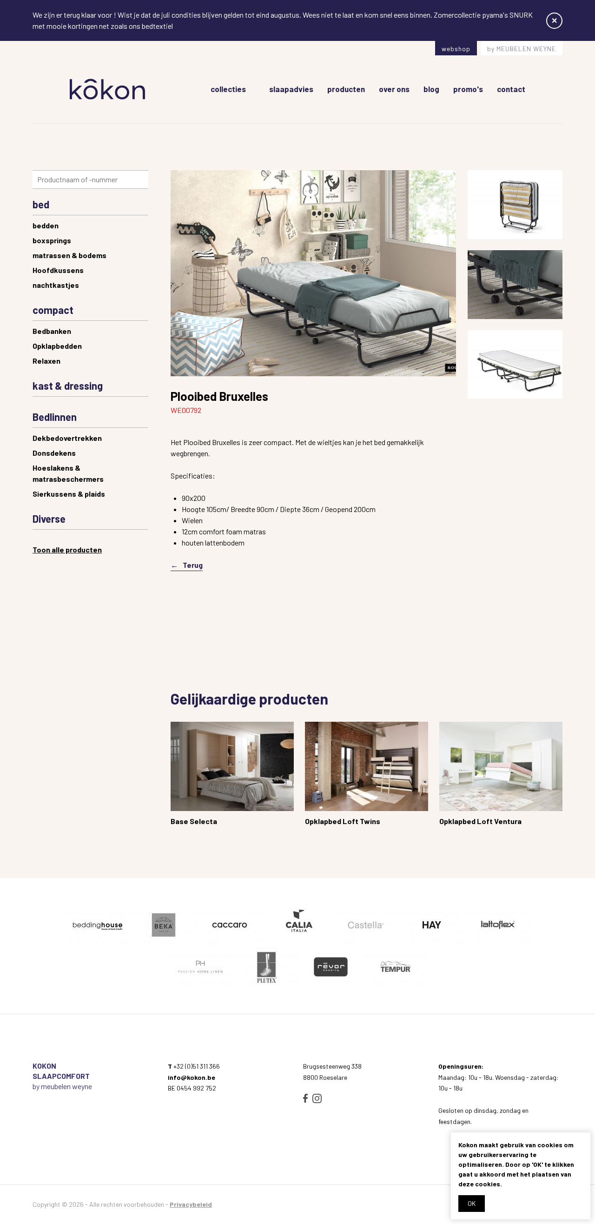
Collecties (228, 88)
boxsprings (52, 240)
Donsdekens (54, 452)
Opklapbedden (57, 345)
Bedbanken (52, 330)
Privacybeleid (191, 1204)
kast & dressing (68, 385)
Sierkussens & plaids (69, 493)
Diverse (49, 518)
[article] (232, 776)
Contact (511, 88)
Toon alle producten (67, 549)
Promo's (468, 88)
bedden (46, 225)
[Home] (107, 89)
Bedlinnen (55, 417)
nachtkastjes (56, 284)
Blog (431, 88)
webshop (456, 49)
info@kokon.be (191, 1077)
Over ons (394, 88)
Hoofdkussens (58, 270)
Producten (346, 88)
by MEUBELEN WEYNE (521, 49)
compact (53, 310)
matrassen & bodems (69, 255)
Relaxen (46, 360)
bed (41, 204)
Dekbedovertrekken (67, 437)
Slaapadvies (291, 88)
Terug (193, 564)
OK (472, 1203)
